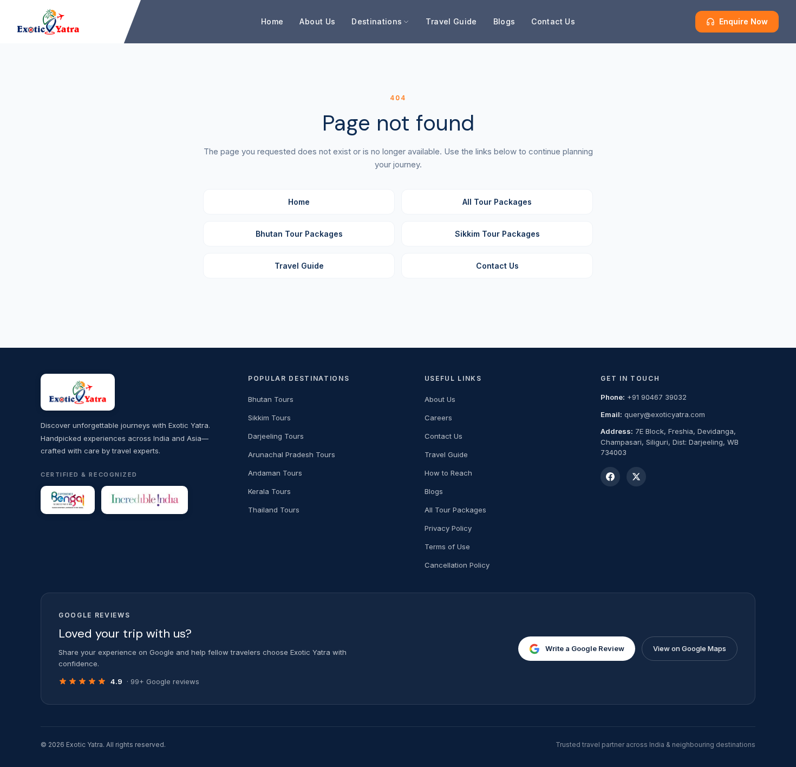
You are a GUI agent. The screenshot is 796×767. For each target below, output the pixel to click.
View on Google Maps (689, 648)
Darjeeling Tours (276, 436)
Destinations (376, 21)
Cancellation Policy (457, 565)
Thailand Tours (273, 509)
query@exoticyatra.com (664, 414)
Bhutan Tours (270, 399)
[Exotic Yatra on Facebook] (610, 476)
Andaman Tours (275, 473)
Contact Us (553, 21)
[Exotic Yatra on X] (636, 476)
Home (272, 21)
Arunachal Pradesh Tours (291, 454)
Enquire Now (743, 21)
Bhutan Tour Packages (299, 233)
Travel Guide (451, 21)
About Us (317, 21)
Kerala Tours (269, 491)
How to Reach (448, 473)
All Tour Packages (497, 201)
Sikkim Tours (269, 417)
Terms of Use (447, 546)
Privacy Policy (448, 528)
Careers (438, 417)
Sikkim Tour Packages (497, 233)
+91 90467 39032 (657, 397)
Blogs (504, 21)
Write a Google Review (584, 648)
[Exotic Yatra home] (48, 22)
